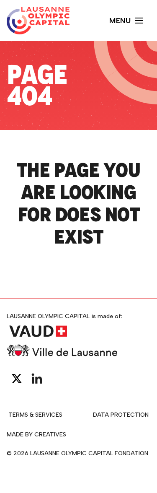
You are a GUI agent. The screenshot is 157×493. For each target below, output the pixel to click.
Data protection (121, 414)
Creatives (50, 434)
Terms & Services (35, 414)
